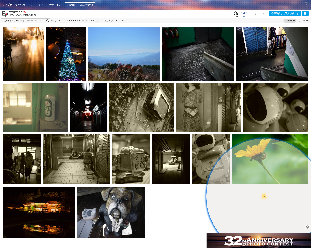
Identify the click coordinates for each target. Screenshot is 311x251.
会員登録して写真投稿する (80, 5)
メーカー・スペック (76, 20)
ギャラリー (290, 20)
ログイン (262, 13)
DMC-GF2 (119, 20)
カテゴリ (95, 20)
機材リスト (56, 20)
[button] (305, 13)
